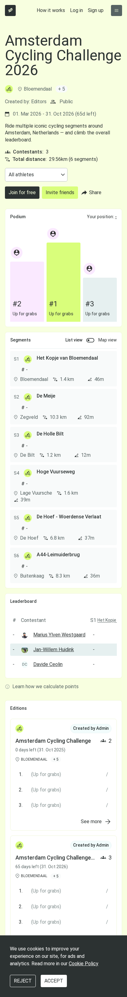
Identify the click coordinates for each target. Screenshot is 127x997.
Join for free (22, 192)
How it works (51, 10)
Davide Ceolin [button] (48, 664)
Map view (107, 339)
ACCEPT (53, 981)
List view (73, 339)
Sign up (96, 10)
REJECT (23, 981)
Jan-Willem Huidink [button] (53, 649)
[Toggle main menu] (116, 10)
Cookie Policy (83, 963)
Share (95, 192)
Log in (76, 10)
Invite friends (60, 192)
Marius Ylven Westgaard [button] (59, 635)
